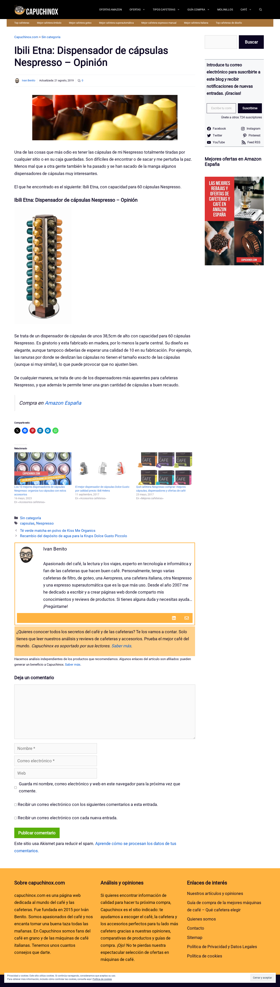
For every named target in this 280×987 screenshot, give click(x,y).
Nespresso (45, 523)
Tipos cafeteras (164, 9)
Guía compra (196, 9)
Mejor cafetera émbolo (49, 22)
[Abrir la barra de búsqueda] (260, 9)
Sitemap (194, 937)
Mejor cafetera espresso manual (158, 22)
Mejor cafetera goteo (80, 22)
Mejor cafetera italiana (196, 22)
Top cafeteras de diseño (229, 22)
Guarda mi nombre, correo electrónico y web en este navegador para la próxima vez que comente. (99, 787)
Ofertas (135, 9)
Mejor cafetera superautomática (116, 22)
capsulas (27, 523)
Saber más (121, 646)
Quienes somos (201, 919)
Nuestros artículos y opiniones (215, 893)
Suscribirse (249, 108)
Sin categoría (30, 518)
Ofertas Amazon (110, 9)
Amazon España (63, 403)
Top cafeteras (21, 22)
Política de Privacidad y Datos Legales (222, 946)
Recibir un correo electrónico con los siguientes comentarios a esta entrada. (88, 804)
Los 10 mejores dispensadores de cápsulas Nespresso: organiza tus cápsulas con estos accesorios (40, 490)
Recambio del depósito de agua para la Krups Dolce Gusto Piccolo (73, 536)
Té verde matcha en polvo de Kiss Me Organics (57, 531)
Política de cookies (204, 956)
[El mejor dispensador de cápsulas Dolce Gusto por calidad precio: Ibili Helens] (103, 468)
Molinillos (225, 9)
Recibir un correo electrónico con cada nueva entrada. (68, 817)
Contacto (195, 928)
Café (244, 9)
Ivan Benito (28, 80)
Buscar (251, 42)
